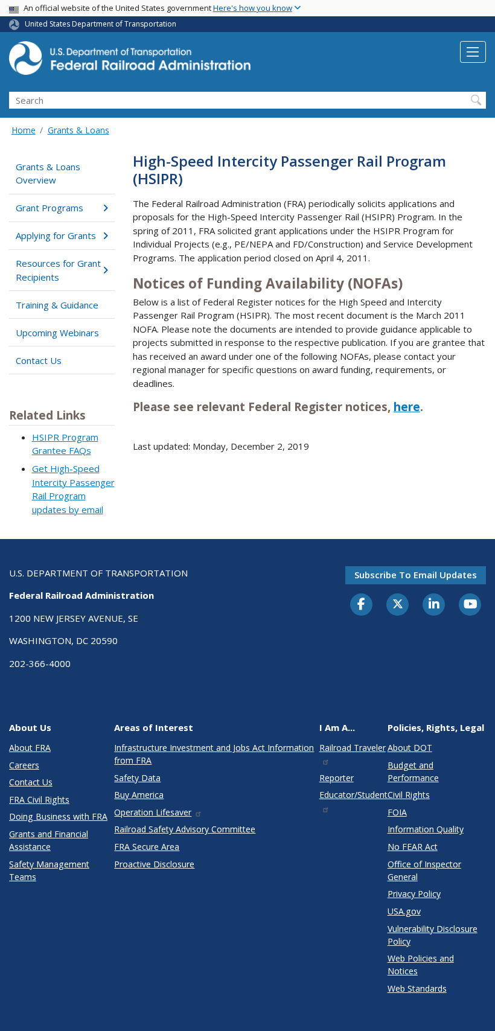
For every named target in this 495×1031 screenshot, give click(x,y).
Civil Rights (409, 794)
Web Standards (417, 988)
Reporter (336, 778)
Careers (24, 765)
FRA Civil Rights (39, 799)
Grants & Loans (78, 130)
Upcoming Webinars (57, 333)
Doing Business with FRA (58, 816)
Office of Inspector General (424, 870)
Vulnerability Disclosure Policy (432, 935)
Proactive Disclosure (154, 864)
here (407, 407)
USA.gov (404, 911)
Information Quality (426, 829)
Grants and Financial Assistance (48, 840)
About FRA (30, 747)
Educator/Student (353, 794)
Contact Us (39, 360)
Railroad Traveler (352, 747)
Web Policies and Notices (421, 965)
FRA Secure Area (146, 846)
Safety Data (137, 778)
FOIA (397, 812)
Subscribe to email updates (415, 575)
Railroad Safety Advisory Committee (184, 829)
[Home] (130, 61)
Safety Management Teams (49, 870)
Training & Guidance (57, 305)
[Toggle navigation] (473, 52)
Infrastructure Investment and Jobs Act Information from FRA (214, 754)
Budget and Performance (413, 771)
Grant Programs (49, 208)
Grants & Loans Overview (48, 174)
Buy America (139, 794)
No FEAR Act (413, 846)
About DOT (410, 747)
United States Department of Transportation (100, 24)
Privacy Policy (414, 893)
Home (23, 130)
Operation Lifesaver (152, 812)
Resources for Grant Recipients (58, 270)
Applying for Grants (56, 235)
